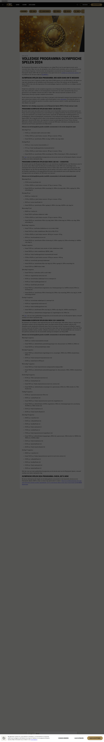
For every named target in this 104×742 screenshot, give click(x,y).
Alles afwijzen (79, 738)
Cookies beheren (63, 738)
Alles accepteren (95, 738)
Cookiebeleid (34, 739)
